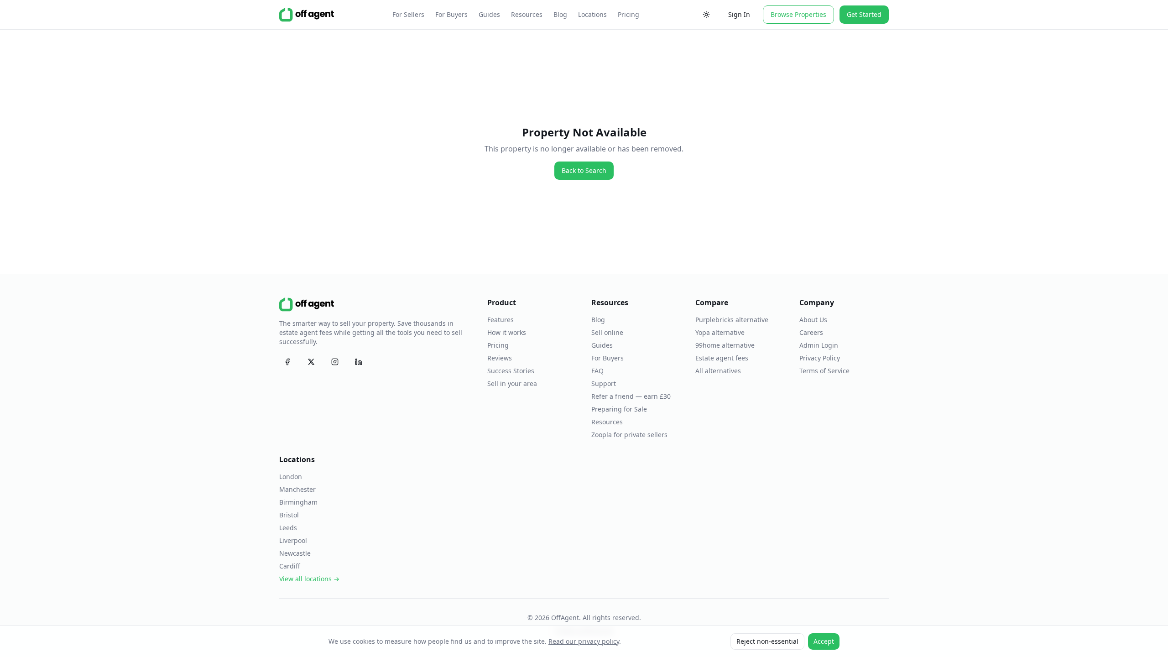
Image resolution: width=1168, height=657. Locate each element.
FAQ (597, 370)
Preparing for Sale (619, 409)
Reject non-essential (767, 641)
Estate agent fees (721, 358)
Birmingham (298, 502)
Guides (489, 14)
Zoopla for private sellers (629, 434)
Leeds (288, 527)
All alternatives (718, 370)
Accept (823, 641)
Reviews (499, 358)
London (290, 476)
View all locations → (309, 578)
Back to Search (584, 170)
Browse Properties (798, 14)
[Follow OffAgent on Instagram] (335, 362)
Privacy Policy (819, 358)
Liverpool (293, 540)
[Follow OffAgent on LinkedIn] (358, 362)
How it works (506, 332)
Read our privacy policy (583, 641)
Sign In (739, 14)
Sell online (607, 332)
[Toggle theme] (706, 14)
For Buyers (451, 14)
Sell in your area (512, 383)
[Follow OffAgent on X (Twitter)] (311, 362)
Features (500, 319)
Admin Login (818, 345)
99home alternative (725, 345)
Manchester (297, 489)
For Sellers (408, 14)
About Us (813, 319)
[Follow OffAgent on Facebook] (287, 362)
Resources (526, 14)
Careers (811, 332)
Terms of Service (824, 370)
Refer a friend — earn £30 (631, 396)
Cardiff (289, 566)
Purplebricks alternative (731, 319)
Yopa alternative (720, 332)
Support (603, 383)
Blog (560, 14)
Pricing (628, 14)
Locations (592, 14)
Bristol (289, 515)
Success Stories (510, 370)
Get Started (864, 14)
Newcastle (295, 553)
